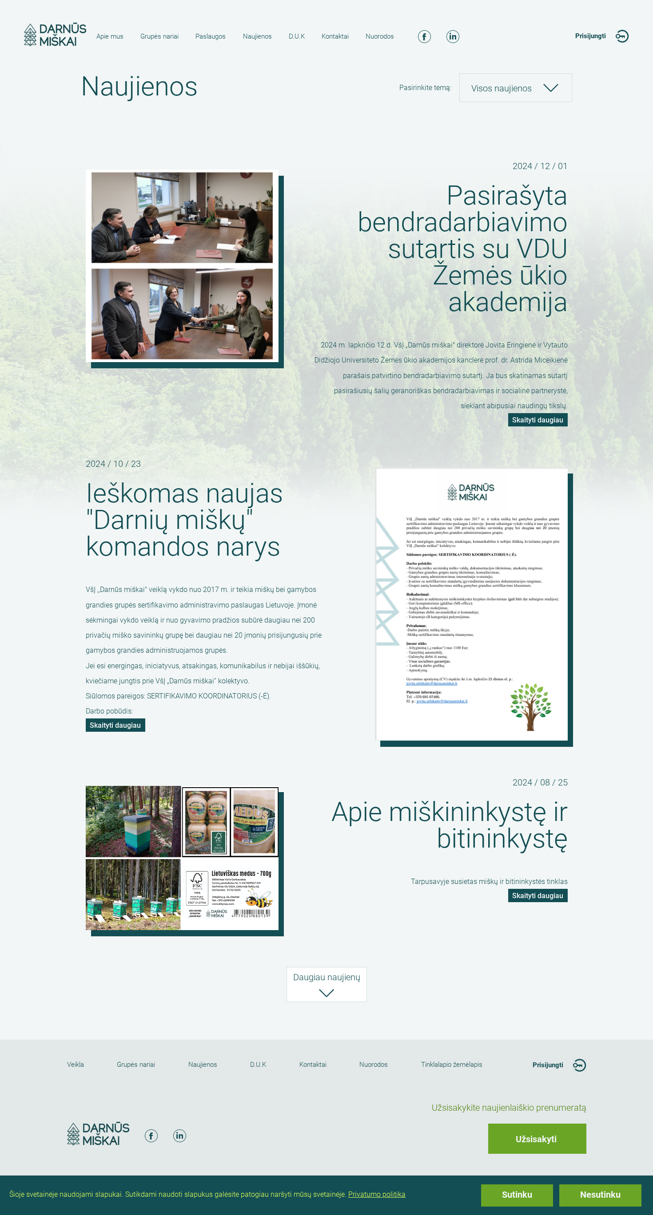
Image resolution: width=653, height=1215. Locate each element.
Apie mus (109, 36)
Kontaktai (335, 36)
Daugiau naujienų (326, 977)
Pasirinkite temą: (425, 87)
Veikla (75, 1065)
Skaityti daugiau (540, 421)
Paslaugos (210, 36)
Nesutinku (600, 1194)
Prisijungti (590, 36)
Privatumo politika (377, 1194)
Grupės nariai (159, 36)
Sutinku (517, 1194)
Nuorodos (380, 36)
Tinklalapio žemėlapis (451, 1065)
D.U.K (297, 36)
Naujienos (257, 36)
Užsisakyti (536, 1139)
